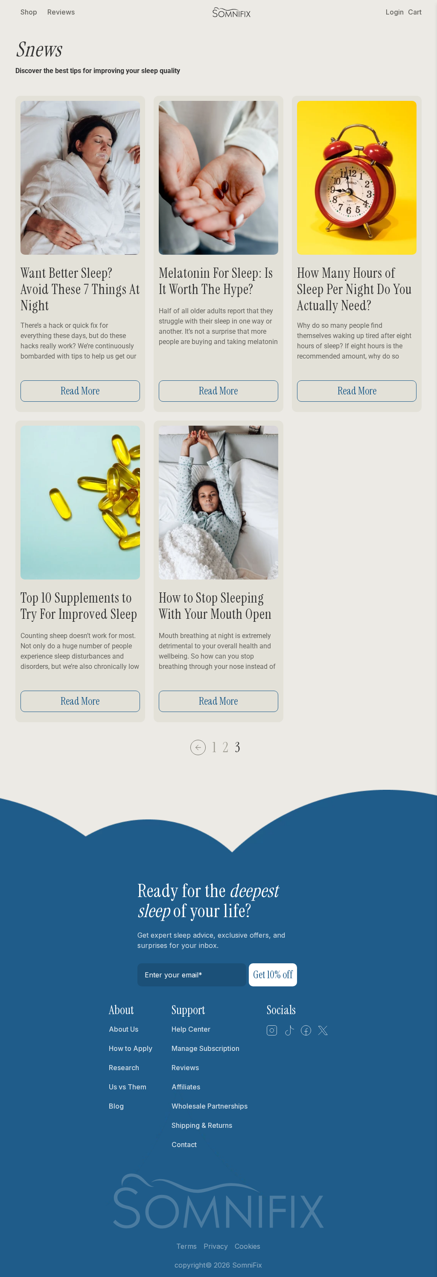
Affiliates (186, 1087)
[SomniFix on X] (323, 1033)
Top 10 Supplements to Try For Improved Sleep (78, 606)
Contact (184, 1144)
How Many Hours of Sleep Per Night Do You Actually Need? (354, 289)
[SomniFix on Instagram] (272, 1033)
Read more (80, 390)
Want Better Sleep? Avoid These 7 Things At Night (80, 289)
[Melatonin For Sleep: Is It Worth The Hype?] (218, 178)
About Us (123, 1029)
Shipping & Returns (202, 1125)
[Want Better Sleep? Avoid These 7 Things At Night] (80, 178)
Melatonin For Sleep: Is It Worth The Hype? (216, 281)
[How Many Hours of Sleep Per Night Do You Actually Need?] (357, 178)
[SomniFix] (232, 12)
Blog (116, 1106)
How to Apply (130, 1048)
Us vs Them (127, 1087)
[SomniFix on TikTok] (289, 1033)
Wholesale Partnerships (210, 1106)
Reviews (61, 12)
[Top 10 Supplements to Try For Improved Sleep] (80, 503)
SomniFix (247, 1265)
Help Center (191, 1029)
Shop (28, 12)
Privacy (216, 1246)
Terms (186, 1246)
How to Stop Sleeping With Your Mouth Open (215, 606)
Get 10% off (273, 974)
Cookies (247, 1246)
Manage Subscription (205, 1048)
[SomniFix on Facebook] (306, 1033)
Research (124, 1067)
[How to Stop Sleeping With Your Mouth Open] (218, 503)
